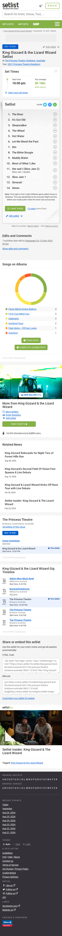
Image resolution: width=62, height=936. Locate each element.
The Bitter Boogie (22, 152)
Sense (15, 188)
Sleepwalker (19, 125)
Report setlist (33, 226)
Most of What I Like (23, 163)
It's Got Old (18, 119)
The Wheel (18, 130)
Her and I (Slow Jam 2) (25, 168)
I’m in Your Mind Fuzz (18, 314)
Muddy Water (20, 157)
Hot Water (18, 136)
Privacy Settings (10, 877)
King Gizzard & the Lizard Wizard (29, 52)
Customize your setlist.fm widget (18, 698)
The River (17, 114)
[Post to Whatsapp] (55, 104)
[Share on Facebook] (50, 104)
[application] (31, 727)
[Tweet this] (45, 104)
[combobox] (31, 14)
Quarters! (13, 333)
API (4, 897)
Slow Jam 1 (19, 177)
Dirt (14, 147)
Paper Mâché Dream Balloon (22, 309)
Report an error (51, 226)
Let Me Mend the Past (25, 141)
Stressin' (17, 182)
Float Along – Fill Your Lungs (22, 328)
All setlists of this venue (13, 527)
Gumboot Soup (15, 323)
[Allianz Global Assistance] (7, 923)
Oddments (13, 318)
